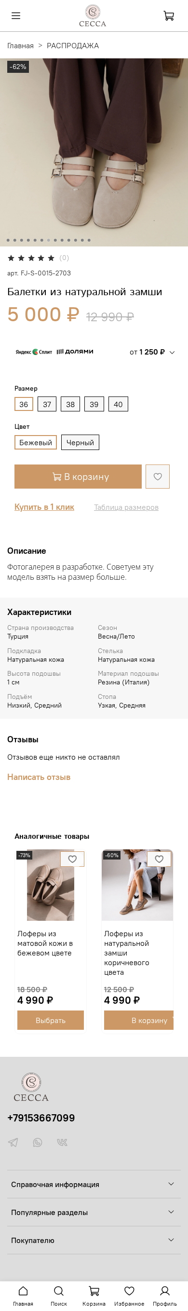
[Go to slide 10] (68, 240)
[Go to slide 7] (48, 240)
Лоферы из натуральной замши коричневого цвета (126, 953)
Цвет (21, 427)
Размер (26, 388)
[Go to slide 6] (41, 240)
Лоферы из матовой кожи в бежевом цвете (45, 943)
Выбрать (51, 1020)
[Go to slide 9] (62, 240)
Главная (20, 45)
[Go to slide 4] (28, 240)
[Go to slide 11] (75, 240)
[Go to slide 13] (89, 240)
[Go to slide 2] (14, 240)
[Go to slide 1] (8, 240)
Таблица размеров (126, 507)
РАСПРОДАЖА (73, 45)
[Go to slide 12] (82, 240)
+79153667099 (41, 1117)
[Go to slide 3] (21, 240)
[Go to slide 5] (35, 240)
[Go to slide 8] (55, 240)
